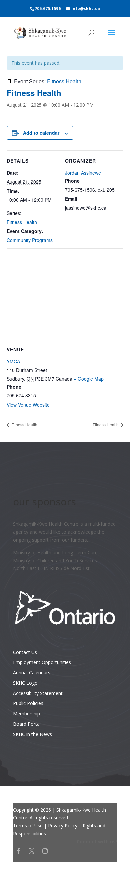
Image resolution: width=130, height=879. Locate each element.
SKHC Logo (25, 683)
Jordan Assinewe (83, 172)
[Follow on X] (31, 851)
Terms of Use (28, 825)
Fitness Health (22, 222)
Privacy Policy (62, 825)
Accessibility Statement (38, 693)
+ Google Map (89, 378)
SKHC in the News (32, 734)
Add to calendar (41, 132)
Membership (26, 713)
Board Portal (27, 724)
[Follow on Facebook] (18, 851)
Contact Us (25, 652)
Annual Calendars (31, 672)
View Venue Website (28, 404)
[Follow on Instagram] (45, 851)
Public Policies (28, 703)
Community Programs (30, 240)
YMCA (13, 361)
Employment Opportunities (42, 662)
